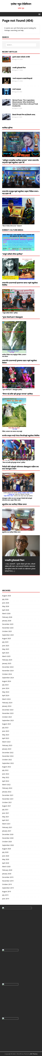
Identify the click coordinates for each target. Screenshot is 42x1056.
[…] (14, 571)
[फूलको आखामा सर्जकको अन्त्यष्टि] (6, 61)
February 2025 (7, 660)
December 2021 (7, 795)
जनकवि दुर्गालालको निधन (19, 68)
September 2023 (8, 720)
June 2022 (5, 774)
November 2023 (7, 713)
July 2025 (5, 642)
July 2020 (5, 852)
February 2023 (7, 745)
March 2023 (6, 742)
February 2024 (7, 703)
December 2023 (7, 710)
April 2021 (5, 820)
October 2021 (7, 802)
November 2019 (7, 881)
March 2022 (6, 785)
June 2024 (5, 688)
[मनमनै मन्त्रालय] (6, 93)
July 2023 (5, 728)
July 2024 (5, 685)
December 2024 (7, 667)
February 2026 (7, 617)
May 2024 (5, 692)
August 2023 (6, 724)
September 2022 (8, 763)
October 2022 (7, 760)
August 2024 (6, 681)
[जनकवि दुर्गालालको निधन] (6, 72)
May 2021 (5, 817)
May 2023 (5, 735)
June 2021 (5, 813)
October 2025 (7, 631)
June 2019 (5, 899)
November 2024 (7, 671)
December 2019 (7, 877)
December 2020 (7, 834)
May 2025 (5, 649)
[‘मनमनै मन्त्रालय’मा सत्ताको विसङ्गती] (6, 83)
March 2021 (6, 824)
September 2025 (8, 635)
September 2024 (8, 678)
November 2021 (7, 799)
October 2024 (7, 674)
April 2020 (5, 863)
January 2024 (6, 706)
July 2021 (5, 810)
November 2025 (7, 628)
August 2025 (6, 638)
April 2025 (5, 653)
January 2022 (6, 792)
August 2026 (6, 596)
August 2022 (6, 767)
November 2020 (7, 838)
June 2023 (5, 731)
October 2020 (7, 842)
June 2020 (5, 856)
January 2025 (6, 663)
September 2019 (8, 888)
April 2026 (5, 610)
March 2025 (6, 656)
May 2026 (5, 606)
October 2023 (7, 717)
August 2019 (6, 891)
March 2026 (6, 613)
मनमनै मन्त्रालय (16, 89)
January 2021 (6, 831)
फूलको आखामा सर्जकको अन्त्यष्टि (21, 57)
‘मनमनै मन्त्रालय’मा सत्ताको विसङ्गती (22, 78)
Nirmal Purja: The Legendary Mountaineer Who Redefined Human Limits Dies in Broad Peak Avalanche (25, 103)
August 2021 (6, 806)
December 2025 (7, 624)
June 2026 (5, 603)
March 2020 (6, 867)
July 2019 (5, 895)
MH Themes (33, 1054)
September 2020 (8, 845)
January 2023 (6, 749)
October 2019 (7, 884)
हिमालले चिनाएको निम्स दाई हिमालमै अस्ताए (23, 115)
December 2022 (7, 753)
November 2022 (7, 756)
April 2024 (5, 695)
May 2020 (5, 859)
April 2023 (5, 738)
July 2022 (5, 770)
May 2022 (5, 777)
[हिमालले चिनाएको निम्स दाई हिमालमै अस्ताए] (6, 119)
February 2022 (7, 788)
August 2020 (6, 849)
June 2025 (5, 646)
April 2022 (5, 781)
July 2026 (5, 599)
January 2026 (6, 621)
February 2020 (7, 870)
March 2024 (6, 699)
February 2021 (7, 827)
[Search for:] (21, 45)
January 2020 (6, 874)
